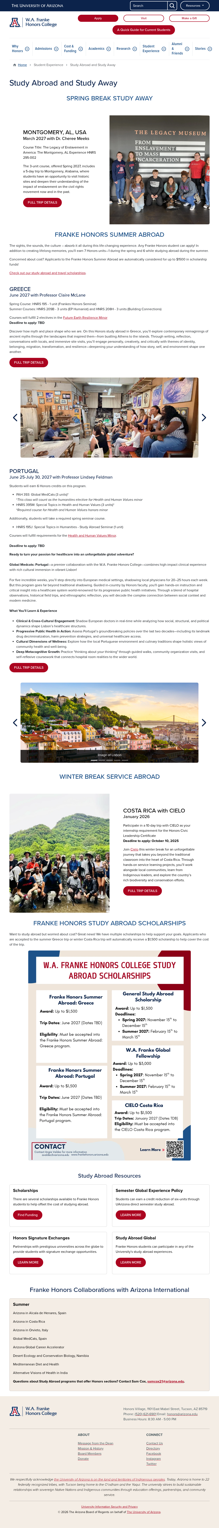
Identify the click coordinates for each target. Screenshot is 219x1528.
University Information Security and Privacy (109, 1507)
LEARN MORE (130, 1215)
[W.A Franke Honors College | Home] (41, 22)
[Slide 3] (105, 455)
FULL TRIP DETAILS (42, 202)
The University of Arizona (143, 1512)
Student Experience (151, 49)
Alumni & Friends (177, 49)
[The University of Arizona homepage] (37, 5)
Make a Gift (189, 18)
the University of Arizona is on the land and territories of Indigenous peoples (109, 1479)
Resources (193, 5)
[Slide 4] (113, 455)
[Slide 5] (121, 455)
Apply (98, 18)
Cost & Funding (70, 49)
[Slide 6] (129, 455)
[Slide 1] (90, 455)
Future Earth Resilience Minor (85, 318)
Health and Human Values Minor (92, 535)
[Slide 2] (98, 455)
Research (123, 48)
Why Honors (17, 49)
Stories (200, 48)
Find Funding (28, 1215)
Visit (143, 18)
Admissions (43, 48)
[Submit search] (172, 5)
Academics (96, 48)
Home (22, 65)
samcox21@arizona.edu (165, 1381)
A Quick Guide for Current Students (143, 30)
